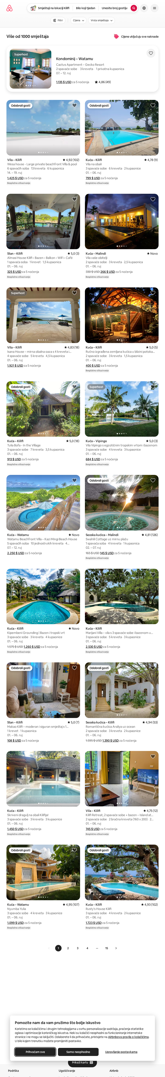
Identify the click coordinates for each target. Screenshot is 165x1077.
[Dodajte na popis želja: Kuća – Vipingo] (153, 386)
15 (106, 948)
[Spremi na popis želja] (150, 53)
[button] (63, 82)
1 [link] (58, 948)
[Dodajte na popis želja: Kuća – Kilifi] (153, 105)
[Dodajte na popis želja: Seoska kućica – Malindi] (153, 480)
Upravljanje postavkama (121, 1052)
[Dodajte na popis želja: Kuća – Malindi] (153, 199)
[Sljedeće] (116, 948)
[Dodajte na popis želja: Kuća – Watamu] (74, 480)
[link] (49, 948)
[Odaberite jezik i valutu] (144, 8)
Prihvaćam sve (35, 1052)
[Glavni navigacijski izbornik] (155, 8)
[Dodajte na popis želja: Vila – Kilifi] (74, 105)
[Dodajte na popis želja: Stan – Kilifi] (74, 199)
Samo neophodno (78, 1052)
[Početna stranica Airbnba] (9, 8)
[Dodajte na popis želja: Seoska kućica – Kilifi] (153, 667)
